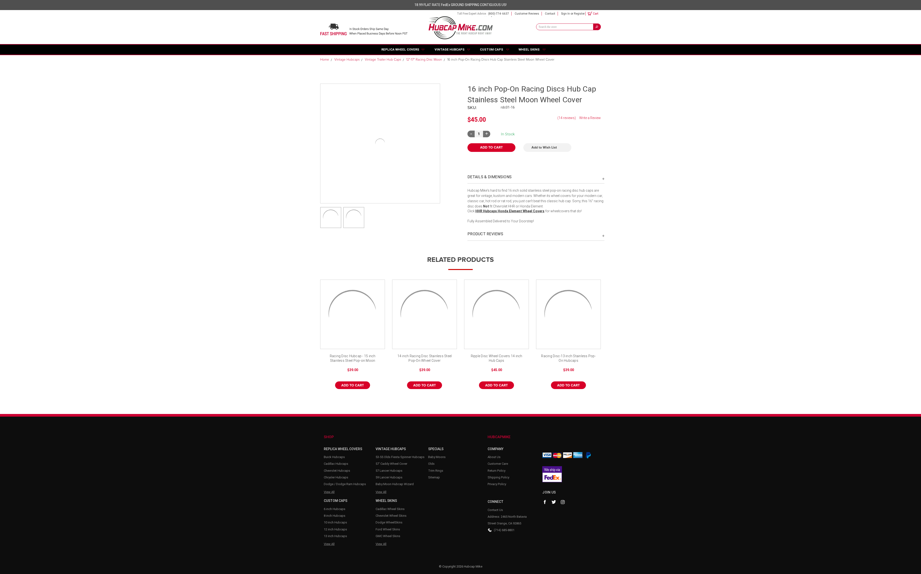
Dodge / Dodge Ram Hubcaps (345, 484)
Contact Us (495, 510)
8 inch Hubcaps (334, 515)
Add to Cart (352, 385)
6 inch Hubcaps (334, 509)
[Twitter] (553, 502)
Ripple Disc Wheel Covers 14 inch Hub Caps (496, 358)
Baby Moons (437, 457)
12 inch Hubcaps (335, 529)
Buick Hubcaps (334, 457)
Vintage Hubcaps (450, 49)
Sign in (565, 13)
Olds (431, 463)
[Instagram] (563, 502)
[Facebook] (544, 502)
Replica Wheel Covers (400, 49)
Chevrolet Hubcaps (337, 470)
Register (579, 13)
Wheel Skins (529, 49)
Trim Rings (435, 470)
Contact (550, 13)
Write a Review (590, 118)
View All (329, 492)
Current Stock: (508, 134)
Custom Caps (491, 49)
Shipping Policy (498, 477)
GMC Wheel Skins (388, 536)
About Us (494, 457)
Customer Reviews (527, 13)
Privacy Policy (497, 484)
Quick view (352, 314)
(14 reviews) (566, 118)
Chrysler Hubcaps (336, 477)
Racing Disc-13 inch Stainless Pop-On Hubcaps (568, 358)
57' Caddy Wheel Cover (391, 463)
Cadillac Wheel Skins (390, 509)
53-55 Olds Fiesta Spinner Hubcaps (400, 457)
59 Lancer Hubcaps (389, 477)
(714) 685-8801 (504, 530)
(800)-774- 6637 (498, 13)
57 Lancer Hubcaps (389, 470)
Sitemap (434, 477)
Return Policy (496, 470)
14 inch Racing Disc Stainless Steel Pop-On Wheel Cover (424, 358)
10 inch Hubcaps (335, 522)
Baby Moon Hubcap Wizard (395, 484)
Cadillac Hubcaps (336, 463)
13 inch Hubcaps (335, 536)
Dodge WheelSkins (389, 522)
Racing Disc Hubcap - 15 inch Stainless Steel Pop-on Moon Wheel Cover (353, 358)
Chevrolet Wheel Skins (391, 515)
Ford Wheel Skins (388, 529)
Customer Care (498, 463)
